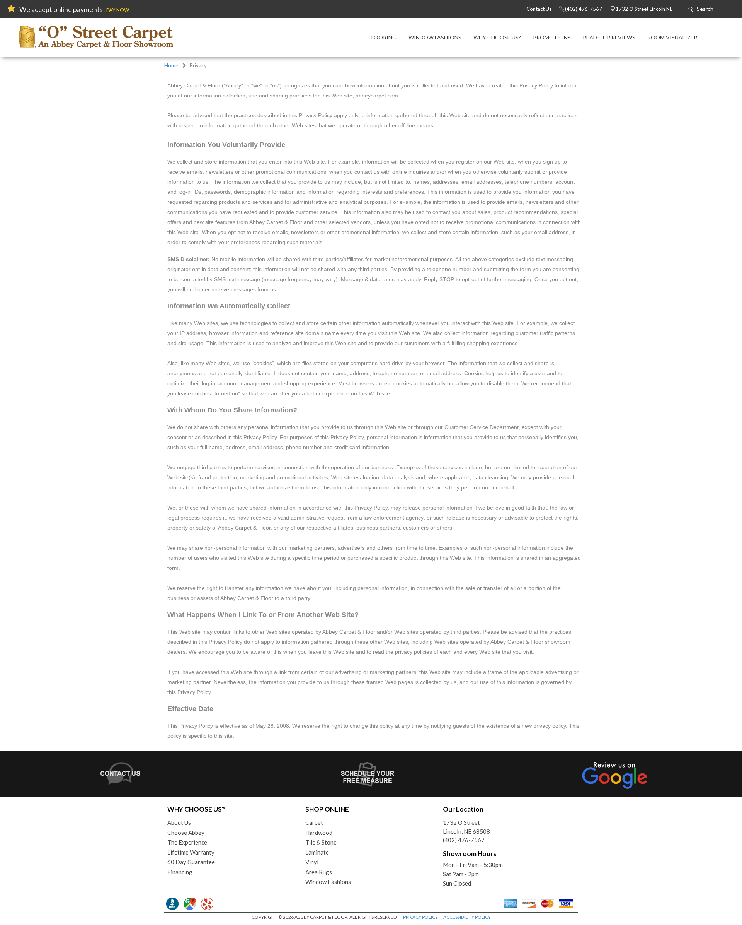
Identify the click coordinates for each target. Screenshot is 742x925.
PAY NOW (117, 10)
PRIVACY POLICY (420, 917)
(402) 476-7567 (464, 839)
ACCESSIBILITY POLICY (467, 917)
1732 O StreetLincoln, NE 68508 (466, 827)
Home (171, 65)
